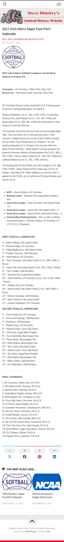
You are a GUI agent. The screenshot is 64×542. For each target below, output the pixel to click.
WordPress (30, 531)
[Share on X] (9, 453)
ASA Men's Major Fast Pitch (28, 39)
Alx (48, 531)
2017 (4, 39)
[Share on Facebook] (24, 453)
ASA (10, 39)
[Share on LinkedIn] (54, 453)
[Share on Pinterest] (39, 453)
